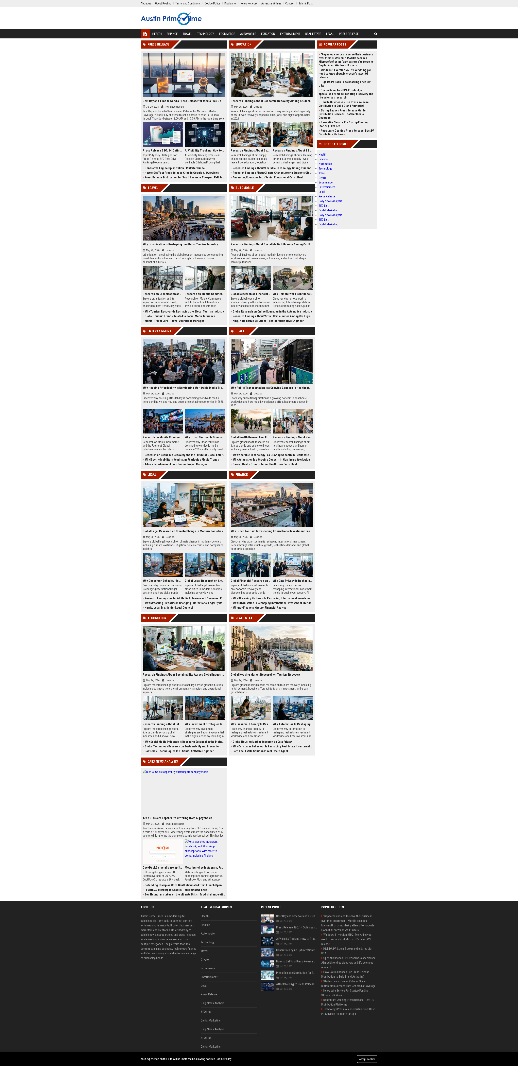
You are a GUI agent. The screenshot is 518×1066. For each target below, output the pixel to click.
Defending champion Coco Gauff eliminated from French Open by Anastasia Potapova (185, 885)
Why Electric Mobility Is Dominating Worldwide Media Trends (182, 459)
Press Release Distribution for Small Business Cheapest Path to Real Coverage (185, 177)
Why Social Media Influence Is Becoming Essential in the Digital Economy (185, 741)
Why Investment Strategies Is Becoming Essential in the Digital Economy (205, 724)
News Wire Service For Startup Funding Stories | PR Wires (343, 124)
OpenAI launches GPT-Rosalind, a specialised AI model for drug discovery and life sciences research (346, 94)
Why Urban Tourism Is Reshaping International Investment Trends (272, 531)
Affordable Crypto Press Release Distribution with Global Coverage (296, 984)
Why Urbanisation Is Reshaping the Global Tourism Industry (180, 244)
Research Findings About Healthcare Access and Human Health (293, 437)
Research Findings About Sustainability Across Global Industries (184, 674)
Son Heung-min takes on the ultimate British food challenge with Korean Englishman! (185, 894)
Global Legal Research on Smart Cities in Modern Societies (205, 581)
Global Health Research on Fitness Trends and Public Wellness (251, 437)
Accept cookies (367, 1059)
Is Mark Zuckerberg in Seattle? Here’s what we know (176, 889)
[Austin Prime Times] (171, 18)
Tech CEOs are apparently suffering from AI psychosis (177, 818)
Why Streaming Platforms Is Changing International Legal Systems (185, 603)
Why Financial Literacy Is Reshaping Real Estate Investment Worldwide (251, 724)
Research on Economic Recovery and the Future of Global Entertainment (185, 455)
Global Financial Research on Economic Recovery (251, 581)
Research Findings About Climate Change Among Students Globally (273, 172)
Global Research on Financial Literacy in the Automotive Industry (251, 294)
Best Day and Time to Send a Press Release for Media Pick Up (182, 101)
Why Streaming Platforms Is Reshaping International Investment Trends (273, 598)
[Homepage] (145, 33)
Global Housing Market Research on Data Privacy (262, 741)
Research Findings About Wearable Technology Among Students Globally (273, 168)
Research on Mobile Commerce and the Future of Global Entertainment (163, 437)
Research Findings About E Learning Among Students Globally (293, 150)
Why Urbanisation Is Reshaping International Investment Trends (272, 603)
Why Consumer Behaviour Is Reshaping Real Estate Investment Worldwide (273, 746)
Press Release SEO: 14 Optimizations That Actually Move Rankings (163, 150)
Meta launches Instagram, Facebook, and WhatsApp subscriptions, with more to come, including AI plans (205, 867)
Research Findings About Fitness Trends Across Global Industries (163, 724)
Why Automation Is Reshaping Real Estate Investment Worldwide (293, 724)
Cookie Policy (223, 1059)
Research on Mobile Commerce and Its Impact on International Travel (205, 294)
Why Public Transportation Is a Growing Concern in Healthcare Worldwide (272, 388)
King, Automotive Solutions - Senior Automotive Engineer (268, 320)
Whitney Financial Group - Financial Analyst (259, 607)
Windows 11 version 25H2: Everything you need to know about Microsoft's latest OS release (345, 73)
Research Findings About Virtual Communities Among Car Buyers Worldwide (273, 316)
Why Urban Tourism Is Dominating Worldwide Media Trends (205, 437)
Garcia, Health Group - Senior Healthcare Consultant (265, 464)
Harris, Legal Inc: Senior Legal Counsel (169, 607)
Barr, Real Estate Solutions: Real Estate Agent (260, 751)
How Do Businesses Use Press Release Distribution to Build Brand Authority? (344, 104)
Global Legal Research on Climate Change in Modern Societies (183, 531)
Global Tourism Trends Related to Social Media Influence (180, 316)
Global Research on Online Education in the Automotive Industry (272, 311)
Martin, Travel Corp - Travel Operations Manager (174, 320)
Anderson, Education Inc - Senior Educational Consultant (268, 177)
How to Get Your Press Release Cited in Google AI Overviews (182, 172)
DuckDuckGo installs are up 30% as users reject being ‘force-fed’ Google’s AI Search (163, 867)
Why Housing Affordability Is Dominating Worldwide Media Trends (184, 388)
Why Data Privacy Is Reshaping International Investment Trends (293, 581)
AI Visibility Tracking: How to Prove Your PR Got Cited (205, 150)
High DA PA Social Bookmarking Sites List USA (345, 83)
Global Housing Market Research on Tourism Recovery (265, 674)
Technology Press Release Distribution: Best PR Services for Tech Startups (348, 1011)
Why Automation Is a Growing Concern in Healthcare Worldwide (271, 459)
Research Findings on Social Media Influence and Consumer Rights (185, 598)
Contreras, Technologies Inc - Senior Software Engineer (179, 751)
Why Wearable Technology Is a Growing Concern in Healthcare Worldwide (273, 455)
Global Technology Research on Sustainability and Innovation (182, 746)
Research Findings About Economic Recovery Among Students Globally (272, 101)
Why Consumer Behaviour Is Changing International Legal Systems (163, 581)
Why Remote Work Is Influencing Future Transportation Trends (293, 294)
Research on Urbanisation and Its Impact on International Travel (163, 294)
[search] (375, 33)
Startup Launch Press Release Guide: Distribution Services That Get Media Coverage (342, 114)
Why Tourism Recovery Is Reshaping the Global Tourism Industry (184, 311)
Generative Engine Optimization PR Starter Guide (175, 168)
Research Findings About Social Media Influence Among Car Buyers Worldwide (272, 244)
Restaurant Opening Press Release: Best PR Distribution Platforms (346, 132)
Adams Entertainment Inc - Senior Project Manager (176, 464)
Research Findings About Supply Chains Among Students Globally (251, 150)
